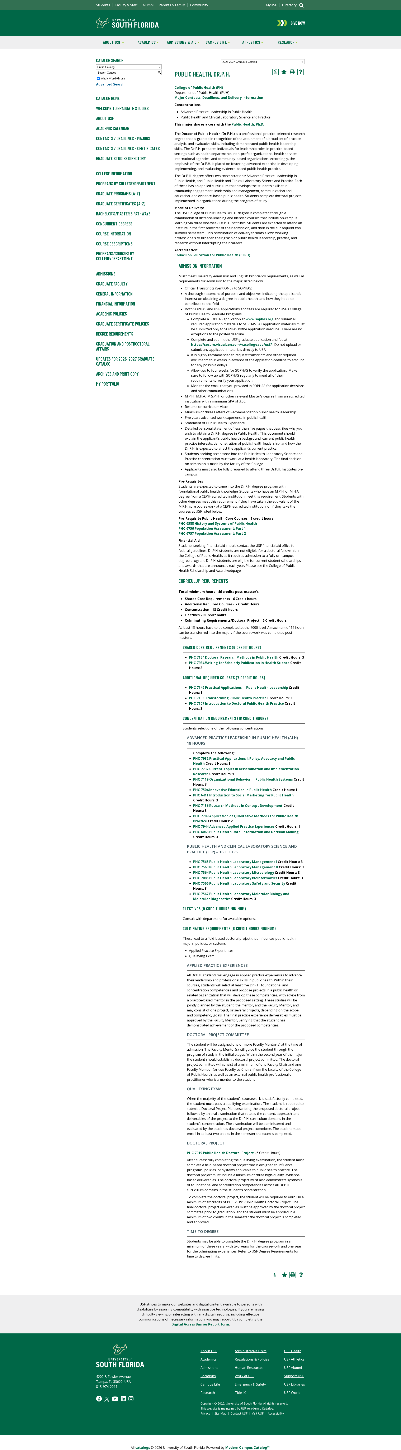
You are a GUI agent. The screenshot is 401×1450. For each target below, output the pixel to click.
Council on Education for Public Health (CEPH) (212, 255)
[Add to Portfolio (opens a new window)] (284, 72)
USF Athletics (294, 1359)
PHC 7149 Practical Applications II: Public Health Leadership (238, 687)
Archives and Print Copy (117, 373)
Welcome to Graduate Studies (122, 108)
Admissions (105, 273)
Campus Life (213, 42)
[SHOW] (301, 6)
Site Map (220, 1413)
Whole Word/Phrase (113, 78)
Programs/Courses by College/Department (115, 256)
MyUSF (271, 5)
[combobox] (263, 61)
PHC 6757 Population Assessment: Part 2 (212, 533)
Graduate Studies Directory (121, 158)
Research (282, 42)
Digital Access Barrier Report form (200, 1324)
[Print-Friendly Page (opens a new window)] (292, 72)
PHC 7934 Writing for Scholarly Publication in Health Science (239, 662)
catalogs (142, 1447)
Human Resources (249, 1367)
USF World (292, 1392)
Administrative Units (250, 1351)
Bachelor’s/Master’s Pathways (123, 213)
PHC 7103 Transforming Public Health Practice (227, 698)
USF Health (292, 1351)
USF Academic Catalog (257, 1408)
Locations (208, 1376)
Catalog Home (108, 98)
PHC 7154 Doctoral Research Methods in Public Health (233, 657)
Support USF (294, 1376)
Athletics (247, 42)
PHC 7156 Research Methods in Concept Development (238, 805)
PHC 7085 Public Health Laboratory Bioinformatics (235, 878)
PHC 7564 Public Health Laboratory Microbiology (233, 872)
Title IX (240, 1392)
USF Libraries (294, 1384)
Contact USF (239, 1413)
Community (199, 5)
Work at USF (244, 1376)
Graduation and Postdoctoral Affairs (123, 346)
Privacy (205, 1413)
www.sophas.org (260, 319)
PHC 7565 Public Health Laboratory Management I (235, 861)
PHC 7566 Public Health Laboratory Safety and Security (239, 883)
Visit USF (258, 1413)
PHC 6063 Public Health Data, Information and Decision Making (246, 832)
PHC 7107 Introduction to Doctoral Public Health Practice (236, 703)
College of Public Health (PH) (198, 87)
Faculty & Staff (126, 5)
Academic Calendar (112, 128)
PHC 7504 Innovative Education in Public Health (232, 789)
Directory (289, 5)
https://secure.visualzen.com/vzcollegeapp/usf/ (231, 344)
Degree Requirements (114, 333)
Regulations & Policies (252, 1359)
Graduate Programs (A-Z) (118, 193)
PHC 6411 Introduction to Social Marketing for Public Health (243, 795)
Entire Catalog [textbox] (105, 67)
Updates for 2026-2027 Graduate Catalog (125, 361)
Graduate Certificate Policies (122, 323)
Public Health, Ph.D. (248, 124)
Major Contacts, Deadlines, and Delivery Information (218, 97)
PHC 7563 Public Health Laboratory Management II (235, 867)
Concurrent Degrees (114, 223)
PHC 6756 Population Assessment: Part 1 (212, 528)
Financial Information (115, 303)
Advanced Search (110, 84)
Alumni (148, 5)
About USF (108, 42)
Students (103, 5)
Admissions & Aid (181, 42)
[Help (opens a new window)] (300, 72)
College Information (114, 173)
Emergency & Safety (250, 1384)
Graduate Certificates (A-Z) (120, 203)
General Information (114, 293)
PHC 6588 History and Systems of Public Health (218, 523)
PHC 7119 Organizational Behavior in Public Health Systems (243, 779)
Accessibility (276, 1413)
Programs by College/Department (126, 183)
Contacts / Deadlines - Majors (123, 138)
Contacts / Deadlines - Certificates (128, 148)
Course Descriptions (114, 243)
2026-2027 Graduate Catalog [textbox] (239, 61)
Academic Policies (111, 313)
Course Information (113, 233)
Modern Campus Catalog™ (247, 1447)
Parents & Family (172, 5)
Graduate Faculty (112, 283)
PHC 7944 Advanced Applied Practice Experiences (233, 826)
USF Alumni (293, 1367)
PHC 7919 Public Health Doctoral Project (220, 1153)
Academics (143, 42)
